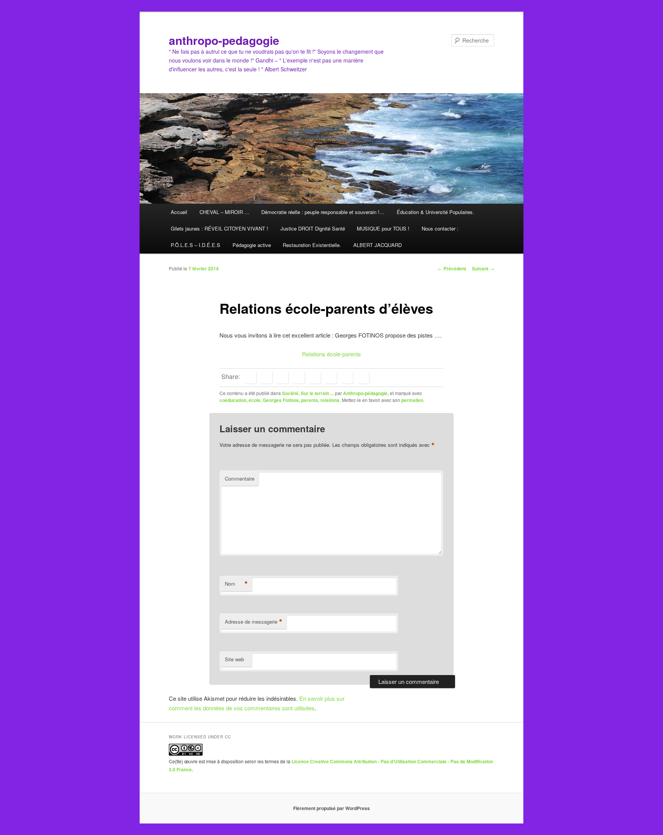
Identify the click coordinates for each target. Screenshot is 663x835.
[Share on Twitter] (266, 377)
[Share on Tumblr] (314, 377)
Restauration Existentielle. (312, 245)
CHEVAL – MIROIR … (224, 212)
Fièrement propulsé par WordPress (331, 808)
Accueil (179, 212)
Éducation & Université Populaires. (435, 212)
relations (330, 400)
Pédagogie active (252, 245)
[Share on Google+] (298, 377)
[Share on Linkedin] (282, 377)
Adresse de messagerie (253, 622)
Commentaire (239, 478)
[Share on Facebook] (250, 377)
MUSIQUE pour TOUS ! (383, 228)
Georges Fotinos (281, 400)
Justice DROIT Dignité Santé (312, 228)
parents (309, 400)
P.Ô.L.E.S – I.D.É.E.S (195, 245)
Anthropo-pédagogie (365, 393)
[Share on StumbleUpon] (347, 377)
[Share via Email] (363, 377)
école (255, 400)
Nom (236, 584)
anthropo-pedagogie (224, 40)
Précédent (452, 268)
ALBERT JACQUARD (377, 245)
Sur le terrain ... (317, 393)
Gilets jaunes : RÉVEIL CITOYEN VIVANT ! (219, 228)
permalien (412, 400)
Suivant (483, 268)
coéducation (232, 400)
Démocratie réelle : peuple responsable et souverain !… (322, 212)
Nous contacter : (440, 228)
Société (290, 393)
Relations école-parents (331, 354)
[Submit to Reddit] (331, 377)
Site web (234, 659)
